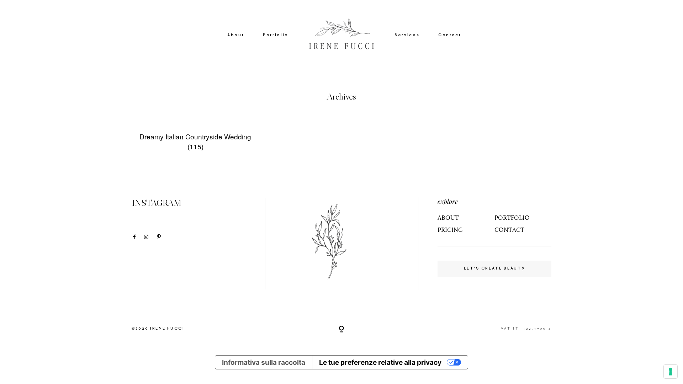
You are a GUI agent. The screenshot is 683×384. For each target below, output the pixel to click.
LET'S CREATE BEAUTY (494, 268)
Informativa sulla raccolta (263, 362)
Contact (449, 35)
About (235, 35)
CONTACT (509, 230)
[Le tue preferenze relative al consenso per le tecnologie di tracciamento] (670, 371)
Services (407, 35)
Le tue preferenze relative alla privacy (380, 362)
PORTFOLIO (512, 218)
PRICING (450, 230)
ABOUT (448, 218)
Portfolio (275, 35)
